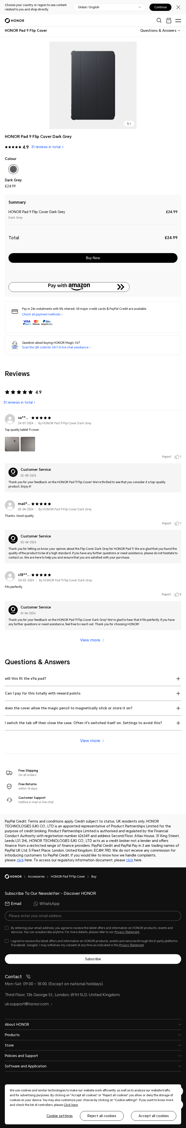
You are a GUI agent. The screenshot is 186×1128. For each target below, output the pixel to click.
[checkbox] (13, 170)
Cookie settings (59, 1116)
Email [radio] (16, 903)
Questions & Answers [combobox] (158, 30)
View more (90, 640)
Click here (71, 1105)
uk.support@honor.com (27, 1004)
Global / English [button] (88, 7)
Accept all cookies (154, 1116)
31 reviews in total (18, 402)
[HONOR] (16, 877)
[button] (93, 287)
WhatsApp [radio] (49, 903)
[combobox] (26, 30)
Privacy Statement (127, 932)
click (20, 860)
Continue (160, 7)
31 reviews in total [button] (46, 147)
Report (166, 456)
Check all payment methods (41, 314)
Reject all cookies (101, 1116)
